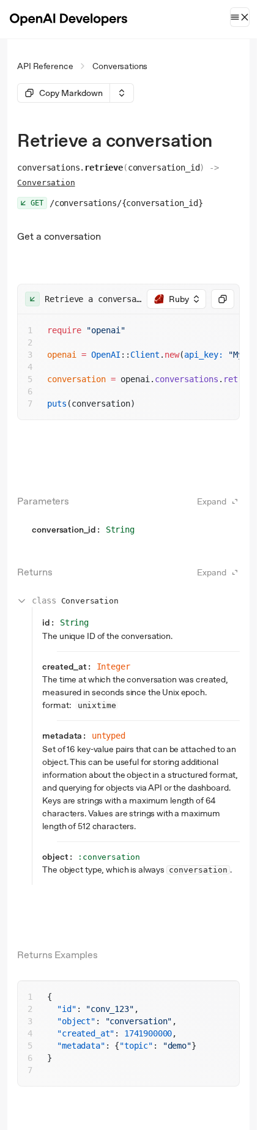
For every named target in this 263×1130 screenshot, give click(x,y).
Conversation (46, 182)
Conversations (119, 66)
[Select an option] (121, 93)
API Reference (45, 66)
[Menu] (240, 17)
